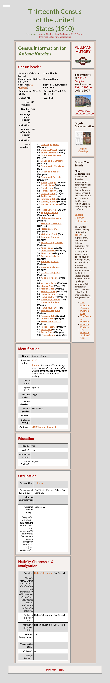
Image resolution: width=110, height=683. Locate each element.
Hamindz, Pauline (50, 302)
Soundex (36, 365)
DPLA (78, 234)
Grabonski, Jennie (50, 171)
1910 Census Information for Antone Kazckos (61, 35)
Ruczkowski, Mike (50, 256)
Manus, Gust (47, 288)
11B (31, 84)
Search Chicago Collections (81, 218)
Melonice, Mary (49, 228)
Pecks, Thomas (49, 326)
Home (40, 34)
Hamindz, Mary (49, 296)
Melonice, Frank (49, 234)
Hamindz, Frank (49, 307)
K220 (34, 360)
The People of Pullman (57, 34)
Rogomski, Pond (49, 212)
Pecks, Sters (47, 332)
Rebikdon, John (49, 198)
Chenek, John (48, 318)
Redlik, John (47, 196)
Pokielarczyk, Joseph (52, 242)
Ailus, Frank (47, 247)
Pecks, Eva (46, 329)
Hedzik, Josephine (50, 204)
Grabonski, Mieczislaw (53, 166)
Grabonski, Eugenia (51, 177)
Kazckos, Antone (50, 277)
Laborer (39, 483)
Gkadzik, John (48, 193)
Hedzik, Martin (48, 209)
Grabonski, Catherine (52, 160)
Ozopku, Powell (49, 149)
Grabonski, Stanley (51, 155)
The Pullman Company (85, 305)
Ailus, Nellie (47, 253)
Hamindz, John (48, 294)
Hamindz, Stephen (50, 299)
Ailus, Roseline (48, 250)
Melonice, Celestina (51, 223)
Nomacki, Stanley (50, 261)
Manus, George (49, 291)
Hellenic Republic (43, 573)
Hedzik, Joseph (49, 201)
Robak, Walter (48, 152)
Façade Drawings (83, 150)
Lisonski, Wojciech (50, 272)
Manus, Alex (47, 285)
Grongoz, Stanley (50, 236)
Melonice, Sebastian (51, 217)
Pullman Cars (84, 312)
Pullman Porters (84, 325)
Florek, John (47, 188)
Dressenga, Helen (50, 144)
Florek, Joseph (48, 182)
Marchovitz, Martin (51, 321)
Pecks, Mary (48, 334)
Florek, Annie (48, 185)
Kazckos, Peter (49, 283)
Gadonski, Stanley (50, 266)
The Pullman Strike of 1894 (85, 333)
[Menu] (6, 5)
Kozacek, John (48, 315)
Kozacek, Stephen (50, 310)
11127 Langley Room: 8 (44, 426)
